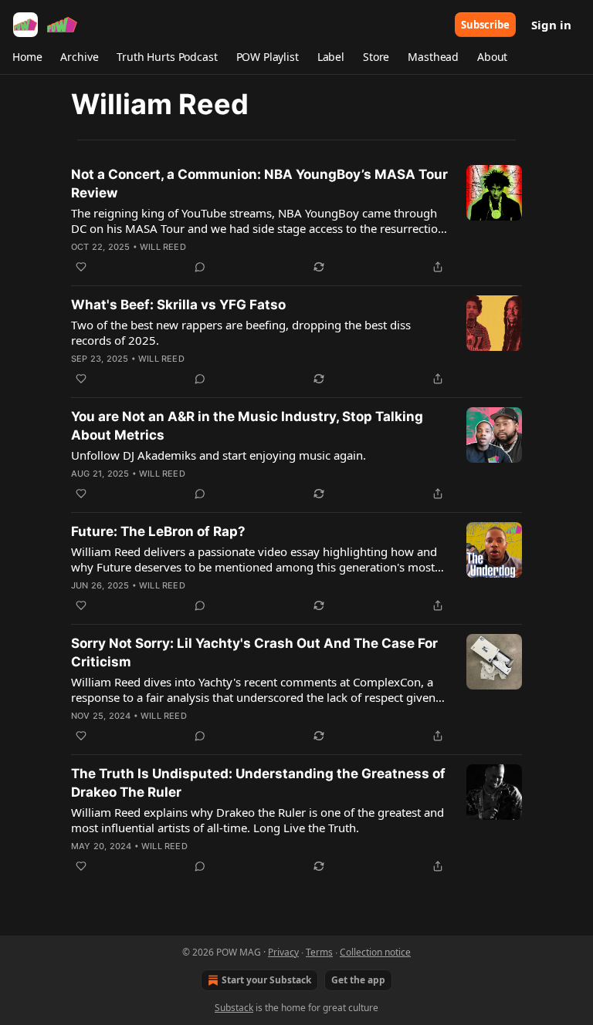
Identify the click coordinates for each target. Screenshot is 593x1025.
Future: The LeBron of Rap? (158, 531)
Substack (234, 1007)
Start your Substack (266, 979)
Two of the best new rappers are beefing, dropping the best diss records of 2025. (241, 332)
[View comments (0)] (200, 267)
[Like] (81, 267)
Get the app (358, 979)
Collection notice (375, 952)
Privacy (283, 952)
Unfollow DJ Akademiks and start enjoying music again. (218, 455)
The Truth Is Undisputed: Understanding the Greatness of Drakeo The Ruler (258, 783)
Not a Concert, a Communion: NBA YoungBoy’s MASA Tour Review (259, 184)
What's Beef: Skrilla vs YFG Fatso (178, 304)
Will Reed (163, 246)
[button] (27, 57)
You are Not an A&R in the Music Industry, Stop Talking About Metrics (247, 426)
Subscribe (485, 25)
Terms (319, 952)
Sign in (551, 24)
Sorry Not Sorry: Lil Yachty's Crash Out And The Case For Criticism (254, 652)
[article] (296, 220)
